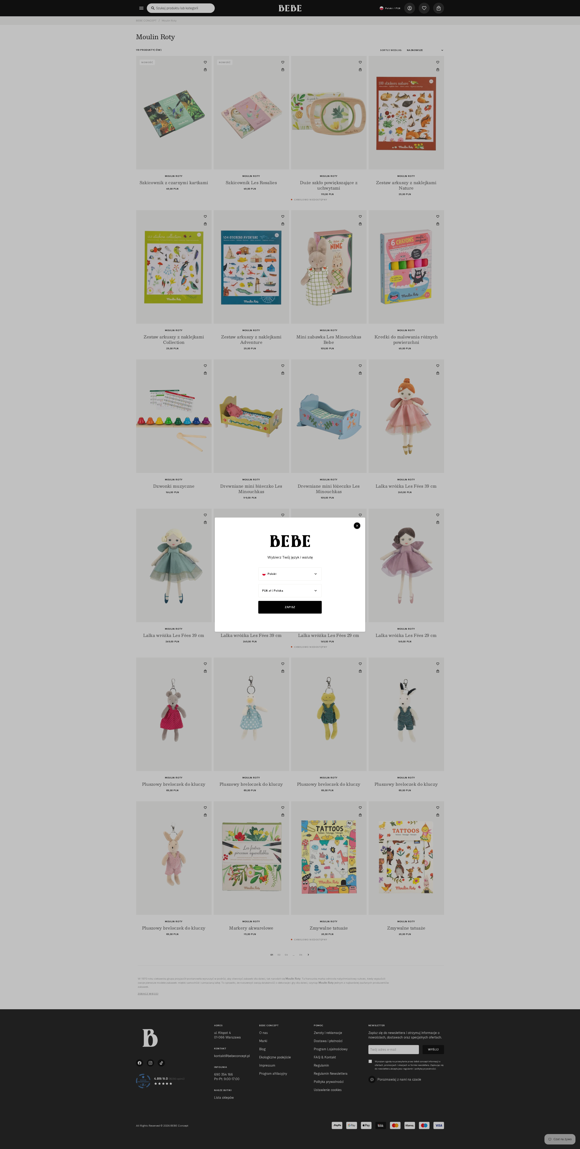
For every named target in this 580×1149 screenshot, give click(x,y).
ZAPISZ (290, 607)
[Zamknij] (357, 525)
